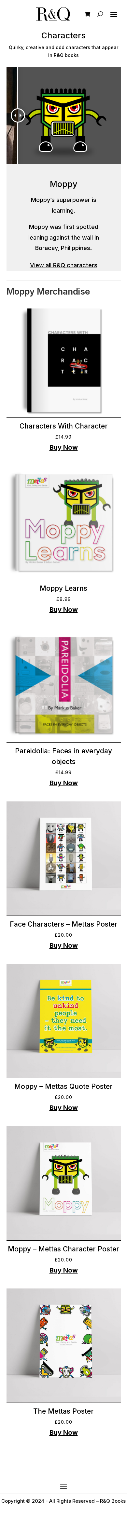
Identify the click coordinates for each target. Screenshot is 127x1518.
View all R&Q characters (63, 265)
